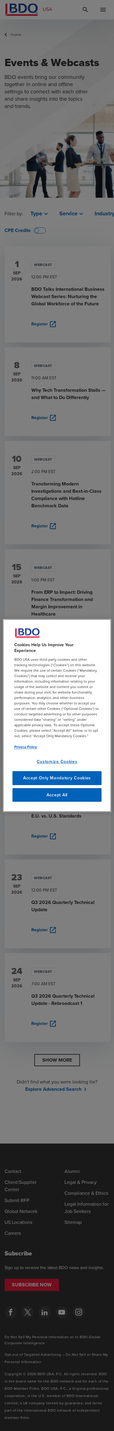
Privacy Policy (25, 747)
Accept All (57, 795)
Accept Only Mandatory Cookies (57, 778)
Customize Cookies (57, 761)
